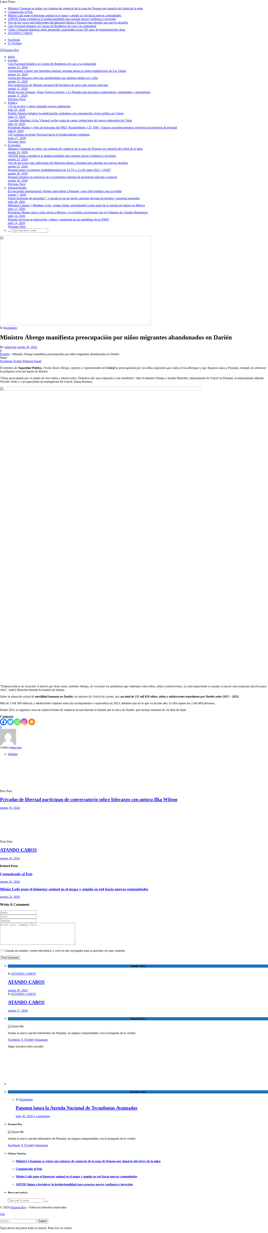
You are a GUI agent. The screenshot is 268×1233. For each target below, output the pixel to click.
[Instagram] (24, 721)
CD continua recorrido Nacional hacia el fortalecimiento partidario (49, 134)
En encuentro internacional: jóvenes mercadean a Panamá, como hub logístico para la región (65, 191)
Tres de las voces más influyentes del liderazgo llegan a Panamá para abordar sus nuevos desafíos (68, 22)
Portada (4, 354)
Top (2, 1214)
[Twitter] (10, 721)
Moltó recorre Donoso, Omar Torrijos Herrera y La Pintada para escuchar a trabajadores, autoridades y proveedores (79, 92)
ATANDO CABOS (20, 33)
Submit (43, 1221)
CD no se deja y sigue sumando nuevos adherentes (39, 106)
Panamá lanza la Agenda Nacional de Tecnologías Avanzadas (76, 1107)
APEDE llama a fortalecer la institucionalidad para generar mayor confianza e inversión (62, 19)
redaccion (10, 347)
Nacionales (10, 327)
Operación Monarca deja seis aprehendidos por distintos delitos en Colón (53, 78)
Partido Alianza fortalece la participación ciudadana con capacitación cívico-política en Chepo (66, 113)
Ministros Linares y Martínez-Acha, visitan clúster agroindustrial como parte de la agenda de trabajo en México (76, 205)
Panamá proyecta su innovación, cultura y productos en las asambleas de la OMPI (58, 219)
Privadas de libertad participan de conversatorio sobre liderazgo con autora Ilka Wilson (88, 799)
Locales (12, 60)
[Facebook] (3, 721)
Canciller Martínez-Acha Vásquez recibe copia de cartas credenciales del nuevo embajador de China (70, 120)
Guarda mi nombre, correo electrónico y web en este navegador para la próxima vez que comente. (65, 950)
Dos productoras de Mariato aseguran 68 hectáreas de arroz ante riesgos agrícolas (58, 85)
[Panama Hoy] (9, 50)
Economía (14, 145)
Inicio (11, 56)
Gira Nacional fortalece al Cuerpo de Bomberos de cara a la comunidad (52, 26)
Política (12, 102)
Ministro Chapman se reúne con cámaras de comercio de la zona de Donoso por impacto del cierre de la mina (75, 8)
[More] (31, 721)
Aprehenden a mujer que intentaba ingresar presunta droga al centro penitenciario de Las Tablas (67, 71)
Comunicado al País (20, 12)
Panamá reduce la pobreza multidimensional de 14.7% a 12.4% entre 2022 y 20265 (59, 170)
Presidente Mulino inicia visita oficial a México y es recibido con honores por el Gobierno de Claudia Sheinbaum (78, 212)
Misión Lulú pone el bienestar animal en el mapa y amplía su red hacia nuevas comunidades (64, 15)
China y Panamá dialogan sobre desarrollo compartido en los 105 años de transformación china (66, 29)
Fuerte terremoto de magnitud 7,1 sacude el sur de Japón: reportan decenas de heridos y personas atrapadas (74, 198)
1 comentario (42, 1116)
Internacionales (17, 187)
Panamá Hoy (18, 1207)
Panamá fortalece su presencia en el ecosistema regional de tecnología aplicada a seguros (62, 177)
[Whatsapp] (17, 721)
